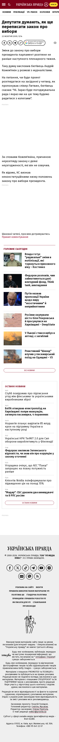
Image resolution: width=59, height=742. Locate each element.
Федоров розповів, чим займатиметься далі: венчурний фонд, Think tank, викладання (40, 280)
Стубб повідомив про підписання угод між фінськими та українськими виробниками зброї (29, 396)
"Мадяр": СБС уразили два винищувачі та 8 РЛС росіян (29, 494)
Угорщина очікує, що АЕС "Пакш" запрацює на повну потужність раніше (26, 468)
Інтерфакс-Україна (45, 657)
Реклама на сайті (24, 587)
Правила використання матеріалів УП (29, 591)
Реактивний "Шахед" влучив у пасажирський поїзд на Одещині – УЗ (40, 354)
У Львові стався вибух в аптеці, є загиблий (40, 334)
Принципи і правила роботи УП (29, 598)
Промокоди (29, 606)
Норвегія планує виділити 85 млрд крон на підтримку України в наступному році (27, 426)
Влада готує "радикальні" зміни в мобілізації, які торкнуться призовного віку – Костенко (40, 260)
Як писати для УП (21, 602)
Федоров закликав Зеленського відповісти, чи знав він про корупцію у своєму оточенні (29, 453)
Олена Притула (40, 709)
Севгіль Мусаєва (40, 706)
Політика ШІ (17, 595)
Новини (6, 12)
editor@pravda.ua (37, 711)
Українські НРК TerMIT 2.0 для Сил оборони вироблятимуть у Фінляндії (29, 440)
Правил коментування (15, 237)
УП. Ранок (32, 12)
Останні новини (15, 386)
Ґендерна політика (36, 595)
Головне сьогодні (15, 249)
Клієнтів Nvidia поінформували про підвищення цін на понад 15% (28, 482)
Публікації (19, 12)
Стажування (39, 602)
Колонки (45, 12)
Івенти (39, 587)
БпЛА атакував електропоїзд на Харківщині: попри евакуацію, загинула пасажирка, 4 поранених (26, 411)
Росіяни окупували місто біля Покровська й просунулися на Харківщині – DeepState (40, 319)
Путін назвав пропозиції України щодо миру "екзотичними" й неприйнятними (37, 300)
